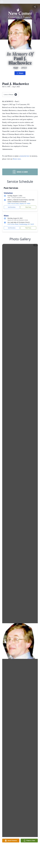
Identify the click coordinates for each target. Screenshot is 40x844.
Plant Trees (28, 207)
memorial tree (24, 156)
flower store (17, 159)
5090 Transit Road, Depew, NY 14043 (19, 203)
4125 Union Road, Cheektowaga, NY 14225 (21, 224)
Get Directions (11, 207)
